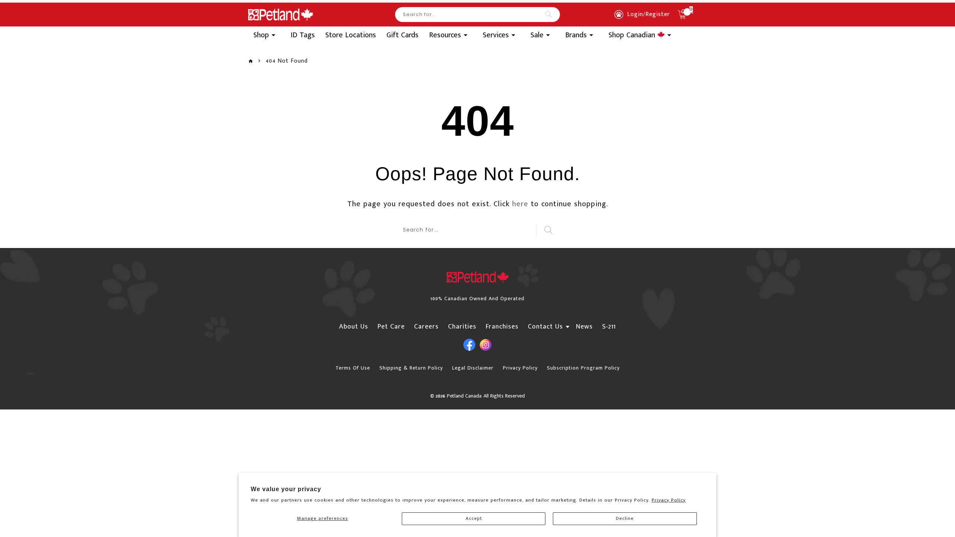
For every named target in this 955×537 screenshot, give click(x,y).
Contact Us (545, 326)
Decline (625, 518)
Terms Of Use (352, 368)
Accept (474, 518)
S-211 (609, 326)
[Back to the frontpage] (250, 61)
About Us (353, 326)
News (584, 326)
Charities (462, 326)
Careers (426, 326)
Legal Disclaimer (473, 368)
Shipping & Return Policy (411, 368)
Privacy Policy (669, 500)
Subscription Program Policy (583, 368)
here (520, 204)
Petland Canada (464, 396)
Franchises (502, 326)
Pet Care (391, 326)
